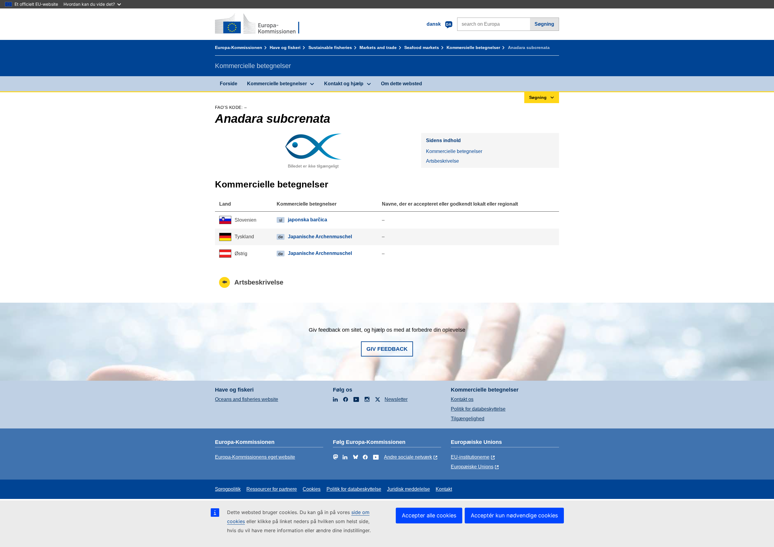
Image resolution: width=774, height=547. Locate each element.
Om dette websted (401, 83)
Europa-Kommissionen (238, 47)
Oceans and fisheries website (246, 399)
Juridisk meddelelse (408, 489)
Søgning (544, 24)
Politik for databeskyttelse (478, 409)
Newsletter (396, 399)
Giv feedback (387, 349)
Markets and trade (378, 47)
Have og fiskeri (285, 47)
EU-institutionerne (470, 457)
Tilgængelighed (467, 418)
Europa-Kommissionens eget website (255, 457)
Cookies (311, 489)
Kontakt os (462, 399)
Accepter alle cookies (429, 515)
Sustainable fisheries (330, 47)
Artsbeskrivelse (442, 161)
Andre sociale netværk (408, 457)
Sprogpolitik (228, 489)
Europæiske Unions (472, 466)
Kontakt (444, 489)
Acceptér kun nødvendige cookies (514, 515)
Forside (228, 83)
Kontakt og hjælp (343, 83)
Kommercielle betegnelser (473, 47)
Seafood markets (421, 47)
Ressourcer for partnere (271, 489)
